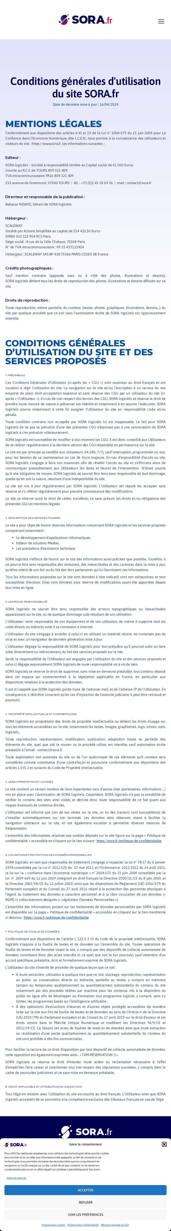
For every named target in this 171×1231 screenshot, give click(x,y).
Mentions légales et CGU (115, 1225)
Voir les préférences (85, 1215)
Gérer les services (16, 1178)
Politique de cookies (53, 1225)
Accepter (85, 1190)
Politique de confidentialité (83, 1225)
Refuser (85, 1202)
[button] (164, 1144)
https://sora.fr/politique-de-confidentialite (129, 841)
